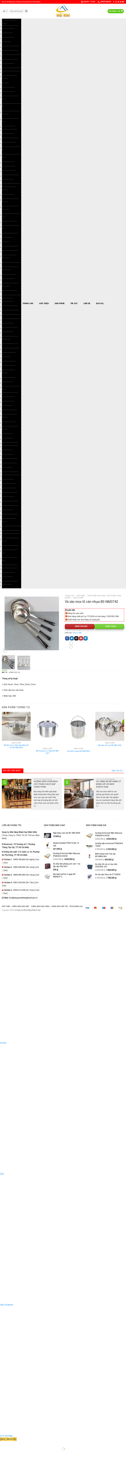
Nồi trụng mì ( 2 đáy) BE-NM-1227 (47, 752)
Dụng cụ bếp (7, 299)
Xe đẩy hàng (7, 34)
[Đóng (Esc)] (2, 1443)
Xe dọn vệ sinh (8, 402)
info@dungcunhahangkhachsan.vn (23, 898)
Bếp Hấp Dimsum (9, 222)
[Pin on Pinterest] (81, 638)
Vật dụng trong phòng (11, 527)
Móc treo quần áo (9, 515)
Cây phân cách (8, 38)
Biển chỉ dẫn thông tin (11, 56)
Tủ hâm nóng (7, 333)
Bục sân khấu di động (11, 72)
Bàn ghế (5, 84)
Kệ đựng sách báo (9, 60)
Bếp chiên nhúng (9, 354)
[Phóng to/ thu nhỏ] (9, 1443)
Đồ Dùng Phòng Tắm (11, 531)
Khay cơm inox (8, 280)
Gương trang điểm (9, 502)
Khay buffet (7, 239)
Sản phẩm (59, 303)
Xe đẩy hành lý (8, 30)
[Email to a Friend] (76, 638)
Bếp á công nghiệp (10, 307)
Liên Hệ (86, 303)
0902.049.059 (19, 867)
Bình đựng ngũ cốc (10, 247)
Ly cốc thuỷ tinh (9, 167)
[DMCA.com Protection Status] (8, 1439)
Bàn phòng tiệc (8, 93)
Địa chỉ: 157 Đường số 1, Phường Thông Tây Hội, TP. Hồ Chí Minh (21, 1)
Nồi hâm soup (8, 195)
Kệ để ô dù (6, 43)
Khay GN (5, 243)
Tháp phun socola (9, 292)
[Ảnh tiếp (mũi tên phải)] (9, 1453)
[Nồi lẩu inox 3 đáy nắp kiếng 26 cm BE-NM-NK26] (16, 726)
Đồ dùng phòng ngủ (10, 473)
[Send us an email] (120, 2)
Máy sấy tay (7, 435)
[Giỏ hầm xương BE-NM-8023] (78, 729)
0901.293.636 (19, 882)
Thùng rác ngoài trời (10, 47)
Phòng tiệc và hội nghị (11, 69)
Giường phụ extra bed (11, 476)
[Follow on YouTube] (123, 2)
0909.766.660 (80, 626)
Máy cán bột (7, 578)
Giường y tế (7, 585)
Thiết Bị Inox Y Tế (9, 582)
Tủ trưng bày (7, 383)
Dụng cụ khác (8, 455)
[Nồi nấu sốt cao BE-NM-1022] (109, 726)
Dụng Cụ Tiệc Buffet (11, 185)
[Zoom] (5, 650)
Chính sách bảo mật (21, 906)
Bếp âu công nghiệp (10, 311)
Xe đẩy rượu (7, 451)
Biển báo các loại (9, 411)
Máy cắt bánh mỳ (9, 130)
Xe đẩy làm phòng (9, 394)
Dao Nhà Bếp (7, 302)
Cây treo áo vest (9, 485)
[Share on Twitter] (72, 638)
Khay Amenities (9, 489)
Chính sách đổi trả (59, 906)
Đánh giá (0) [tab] (14, 672)
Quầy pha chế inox (9, 447)
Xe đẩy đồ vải (8, 398)
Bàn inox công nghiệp (11, 320)
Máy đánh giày (8, 65)
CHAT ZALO (110, 626)
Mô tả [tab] (4, 672)
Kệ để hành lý (7, 480)
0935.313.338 (19, 890)
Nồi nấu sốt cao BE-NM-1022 (109, 745)
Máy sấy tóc (7, 511)
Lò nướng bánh (8, 573)
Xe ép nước (7, 407)
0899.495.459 (19, 875)
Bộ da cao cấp (8, 498)
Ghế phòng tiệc (8, 88)
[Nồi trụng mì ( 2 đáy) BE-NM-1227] (47, 729)
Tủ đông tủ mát (9, 378)
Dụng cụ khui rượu (9, 460)
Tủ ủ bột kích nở (9, 143)
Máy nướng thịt (8, 362)
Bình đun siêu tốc (9, 493)
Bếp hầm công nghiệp (11, 315)
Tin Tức (74, 303)
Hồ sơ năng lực (76, 906)
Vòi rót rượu (7, 468)
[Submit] (26, 11)
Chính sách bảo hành (40, 906)
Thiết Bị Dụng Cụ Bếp (11, 296)
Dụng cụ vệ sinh (9, 423)
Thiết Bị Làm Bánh (10, 566)
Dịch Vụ (99, 303)
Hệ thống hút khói (9, 328)
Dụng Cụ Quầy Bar (10, 443)
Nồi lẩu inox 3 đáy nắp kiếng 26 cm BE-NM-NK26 (16, 746)
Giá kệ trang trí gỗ (9, 234)
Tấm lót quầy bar (9, 464)
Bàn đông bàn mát (10, 345)
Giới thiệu (44, 303)
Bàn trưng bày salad (10, 349)
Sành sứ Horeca (9, 171)
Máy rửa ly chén (9, 367)
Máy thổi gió (7, 439)
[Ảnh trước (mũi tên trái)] (2, 1453)
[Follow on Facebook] (113, 2)
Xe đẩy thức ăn (8, 127)
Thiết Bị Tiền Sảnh (10, 27)
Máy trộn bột (7, 135)
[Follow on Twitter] (118, 2)
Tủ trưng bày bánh (10, 139)
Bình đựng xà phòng (10, 547)
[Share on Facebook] (67, 638)
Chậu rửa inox (8, 324)
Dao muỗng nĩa (8, 163)
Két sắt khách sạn (10, 507)
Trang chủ (28, 303)
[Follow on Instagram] (116, 2)
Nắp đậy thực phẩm (10, 176)
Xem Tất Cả (117, 770)
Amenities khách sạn (11, 535)
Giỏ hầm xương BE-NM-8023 (78, 751)
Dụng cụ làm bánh (9, 569)
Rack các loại (7, 180)
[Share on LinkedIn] (85, 638)
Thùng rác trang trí (10, 51)
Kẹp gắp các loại (9, 275)
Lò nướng (6, 358)
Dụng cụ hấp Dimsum (11, 264)
